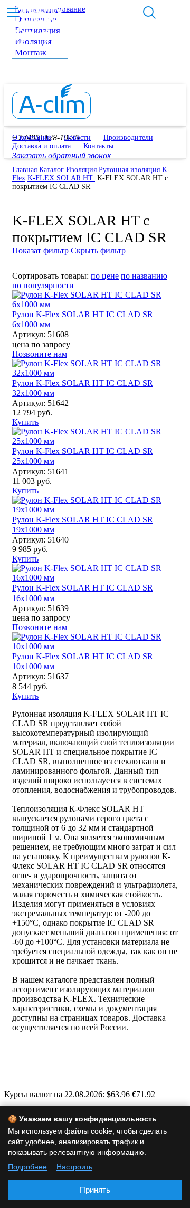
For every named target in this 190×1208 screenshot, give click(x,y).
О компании (31, 137)
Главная (24, 170)
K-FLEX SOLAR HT (61, 178)
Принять (95, 1189)
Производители (128, 137)
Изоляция (81, 170)
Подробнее (27, 1167)
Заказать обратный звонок (61, 155)
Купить (25, 421)
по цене (105, 275)
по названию (144, 275)
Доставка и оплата (41, 146)
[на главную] (51, 115)
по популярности (43, 285)
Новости (77, 137)
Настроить (74, 1167)
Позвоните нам (39, 353)
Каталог (51, 170)
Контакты (98, 146)
